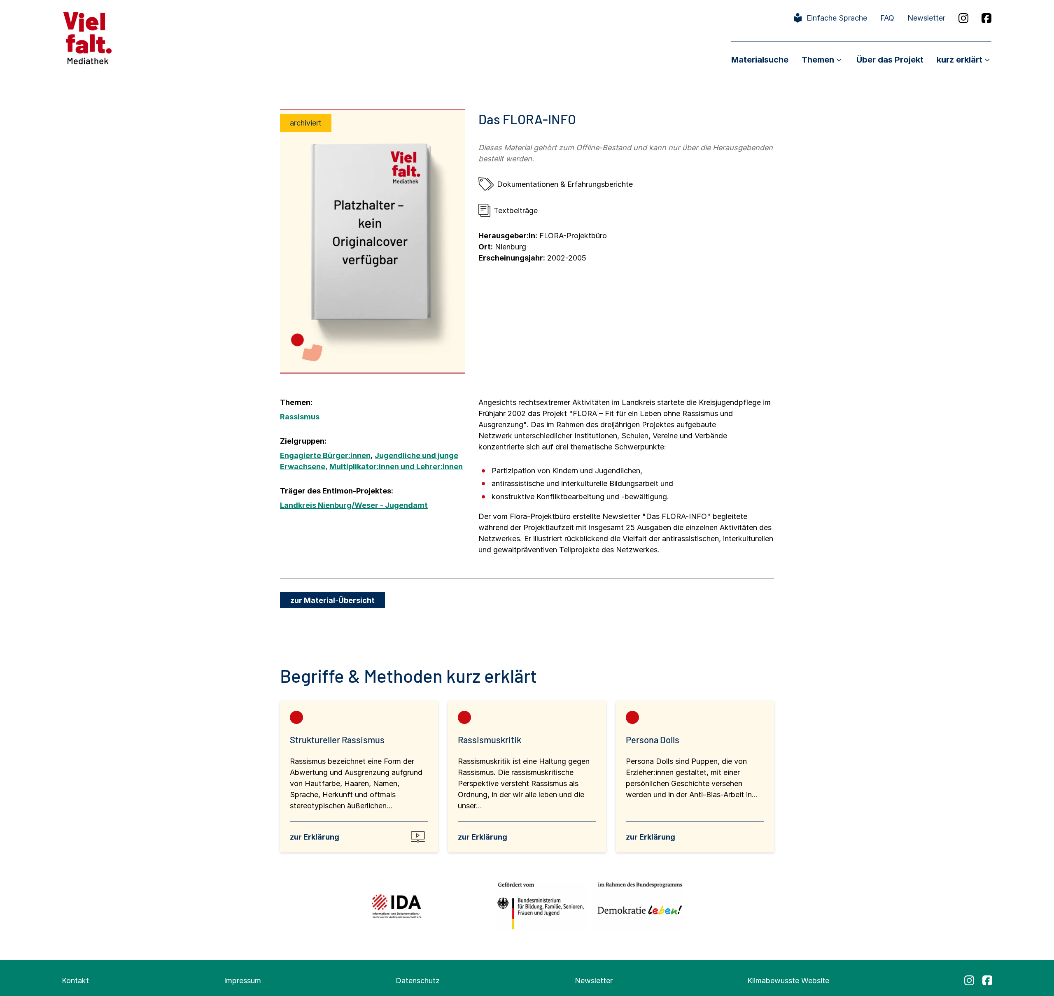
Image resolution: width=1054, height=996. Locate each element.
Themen (818, 60)
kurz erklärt (959, 60)
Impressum (242, 980)
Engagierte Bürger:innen (325, 455)
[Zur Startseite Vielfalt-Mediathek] (87, 37)
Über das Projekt (889, 60)
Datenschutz (418, 980)
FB (986, 18)
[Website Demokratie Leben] (637, 906)
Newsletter (926, 18)
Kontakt (75, 980)
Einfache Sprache (837, 18)
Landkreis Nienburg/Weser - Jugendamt (354, 505)
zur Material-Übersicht (332, 600)
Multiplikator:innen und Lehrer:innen (396, 466)
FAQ (887, 18)
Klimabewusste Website (788, 980)
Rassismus (299, 416)
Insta (963, 18)
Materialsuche (759, 60)
